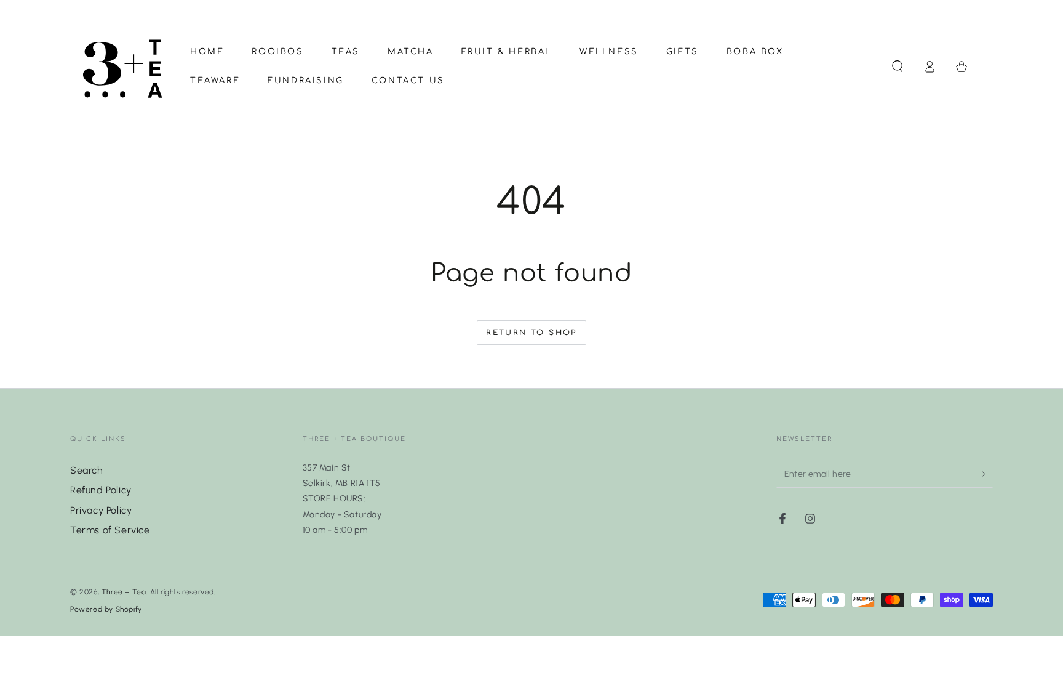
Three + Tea (124, 592)
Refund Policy (101, 490)
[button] (898, 66)
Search (86, 470)
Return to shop (531, 332)
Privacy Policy (101, 510)
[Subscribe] (986, 473)
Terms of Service (110, 530)
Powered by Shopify (106, 609)
